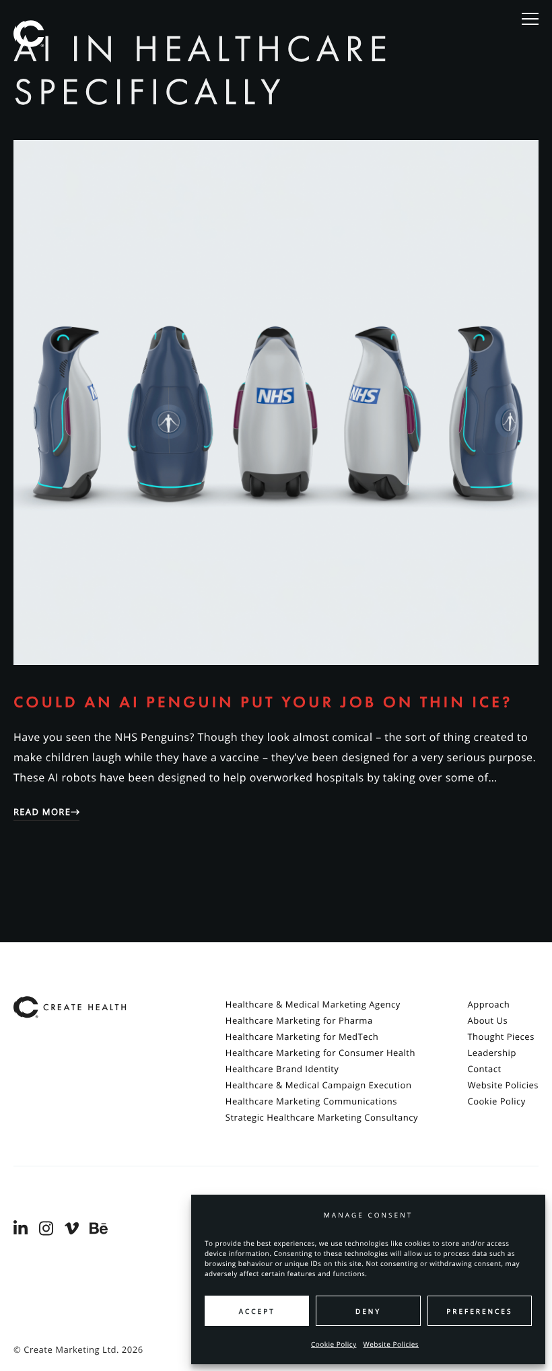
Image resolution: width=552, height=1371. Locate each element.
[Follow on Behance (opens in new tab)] (99, 1229)
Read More (42, 812)
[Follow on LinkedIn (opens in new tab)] (22, 1229)
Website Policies (391, 1344)
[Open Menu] (530, 19)
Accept (257, 1311)
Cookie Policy (334, 1344)
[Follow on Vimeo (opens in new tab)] (74, 1229)
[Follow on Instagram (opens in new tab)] (48, 1229)
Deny (368, 1311)
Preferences (479, 1311)
